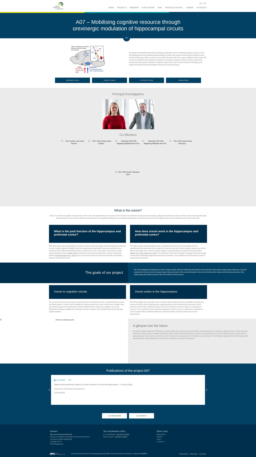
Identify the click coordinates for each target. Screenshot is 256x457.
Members (134, 8)
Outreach (201, 8)
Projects (122, 8)
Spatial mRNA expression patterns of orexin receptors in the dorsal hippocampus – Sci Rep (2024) (93, 385)
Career (189, 8)
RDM (160, 8)
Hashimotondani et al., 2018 (65, 255)
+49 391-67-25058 (122, 434)
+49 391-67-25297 (120, 437)
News (111, 8)
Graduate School (174, 8)
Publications (148, 8)
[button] (193, 3)
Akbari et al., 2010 (136, 253)
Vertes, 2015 (72, 253)
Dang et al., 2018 (150, 253)
